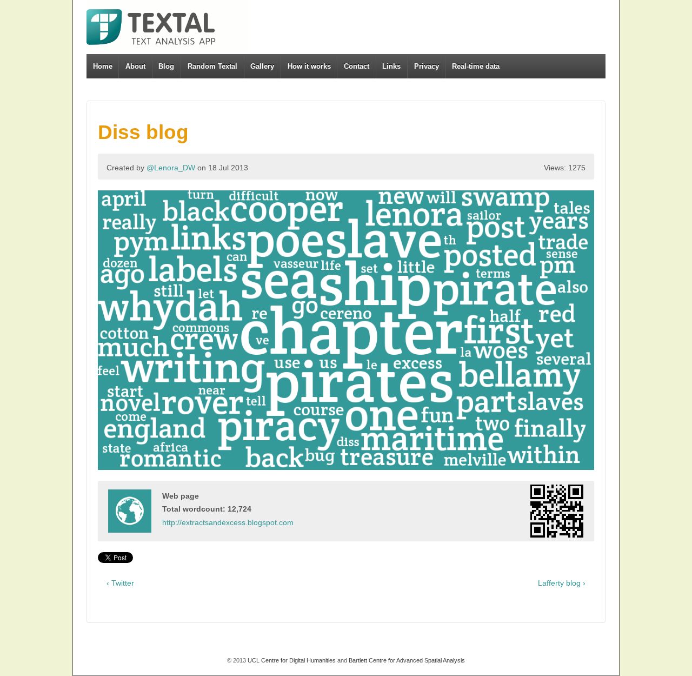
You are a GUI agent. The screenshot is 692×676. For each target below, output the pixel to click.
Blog (166, 66)
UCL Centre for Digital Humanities (292, 660)
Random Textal (212, 66)
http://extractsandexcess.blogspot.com (228, 522)
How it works (309, 66)
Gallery (262, 66)
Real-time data (476, 66)
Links (391, 66)
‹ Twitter (120, 583)
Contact (356, 66)
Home (102, 66)
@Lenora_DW (171, 167)
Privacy (426, 66)
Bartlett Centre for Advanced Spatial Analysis (407, 660)
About (135, 66)
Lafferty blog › (561, 583)
